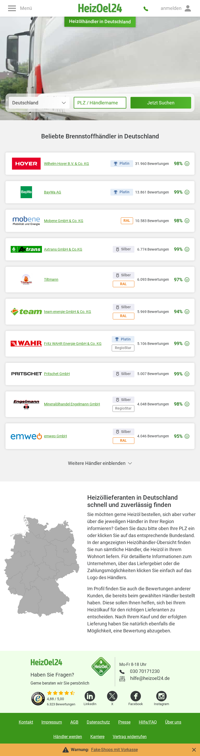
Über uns (173, 722)
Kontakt (26, 722)
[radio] (29, 600)
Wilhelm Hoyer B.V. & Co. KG (66, 164)
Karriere (97, 736)
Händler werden (67, 736)
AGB (74, 722)
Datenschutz (98, 722)
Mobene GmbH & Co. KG (63, 221)
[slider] (61, 693)
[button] (176, 8)
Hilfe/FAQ (148, 722)
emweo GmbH (55, 436)
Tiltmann (51, 279)
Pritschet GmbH (57, 374)
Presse (124, 722)
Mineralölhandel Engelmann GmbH (72, 404)
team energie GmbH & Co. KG (67, 312)
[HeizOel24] (99, 8)
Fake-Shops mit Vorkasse (114, 749)
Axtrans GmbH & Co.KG (63, 249)
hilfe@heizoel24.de (150, 678)
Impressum (51, 722)
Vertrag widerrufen (130, 736)
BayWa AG (52, 192)
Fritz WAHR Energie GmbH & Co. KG (73, 344)
